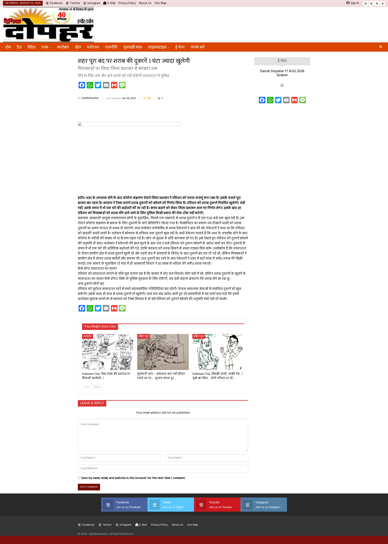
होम (8, 47)
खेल (78, 47)
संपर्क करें (198, 47)
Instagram (94, 3)
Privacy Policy (127, 3)
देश (19, 47)
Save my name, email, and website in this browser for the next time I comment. (133, 478)
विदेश (31, 47)
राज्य (44, 47)
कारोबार (63, 47)
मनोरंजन (93, 47)
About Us (145, 3)
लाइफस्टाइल (157, 47)
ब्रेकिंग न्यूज (143, 336)
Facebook (56, 3)
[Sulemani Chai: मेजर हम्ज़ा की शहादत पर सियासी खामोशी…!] (108, 352)
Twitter (75, 3)
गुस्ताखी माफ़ (132, 47)
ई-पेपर (180, 47)
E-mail (111, 3)
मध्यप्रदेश (87, 336)
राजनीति (111, 47)
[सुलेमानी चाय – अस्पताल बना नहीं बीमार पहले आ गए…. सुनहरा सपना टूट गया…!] (163, 352)
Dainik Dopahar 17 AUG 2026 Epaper (282, 73)
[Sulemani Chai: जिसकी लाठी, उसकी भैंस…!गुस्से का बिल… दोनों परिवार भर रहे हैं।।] (218, 352)
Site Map (161, 3)
